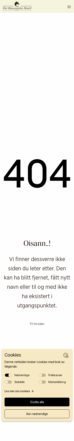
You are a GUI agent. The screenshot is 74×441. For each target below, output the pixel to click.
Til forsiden (37, 324)
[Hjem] (19, 6)
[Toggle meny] (69, 7)
